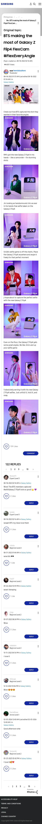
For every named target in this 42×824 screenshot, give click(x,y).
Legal (3, 812)
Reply (31, 503)
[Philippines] (7, 4)
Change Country (8, 816)
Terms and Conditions (11, 804)
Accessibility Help (9, 799)
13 (27, 469)
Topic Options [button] (34, 23)
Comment (31, 453)
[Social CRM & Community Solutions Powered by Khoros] (32, 791)
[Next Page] (32, 469)
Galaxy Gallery (9, 82)
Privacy (4, 808)
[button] (34, 71)
